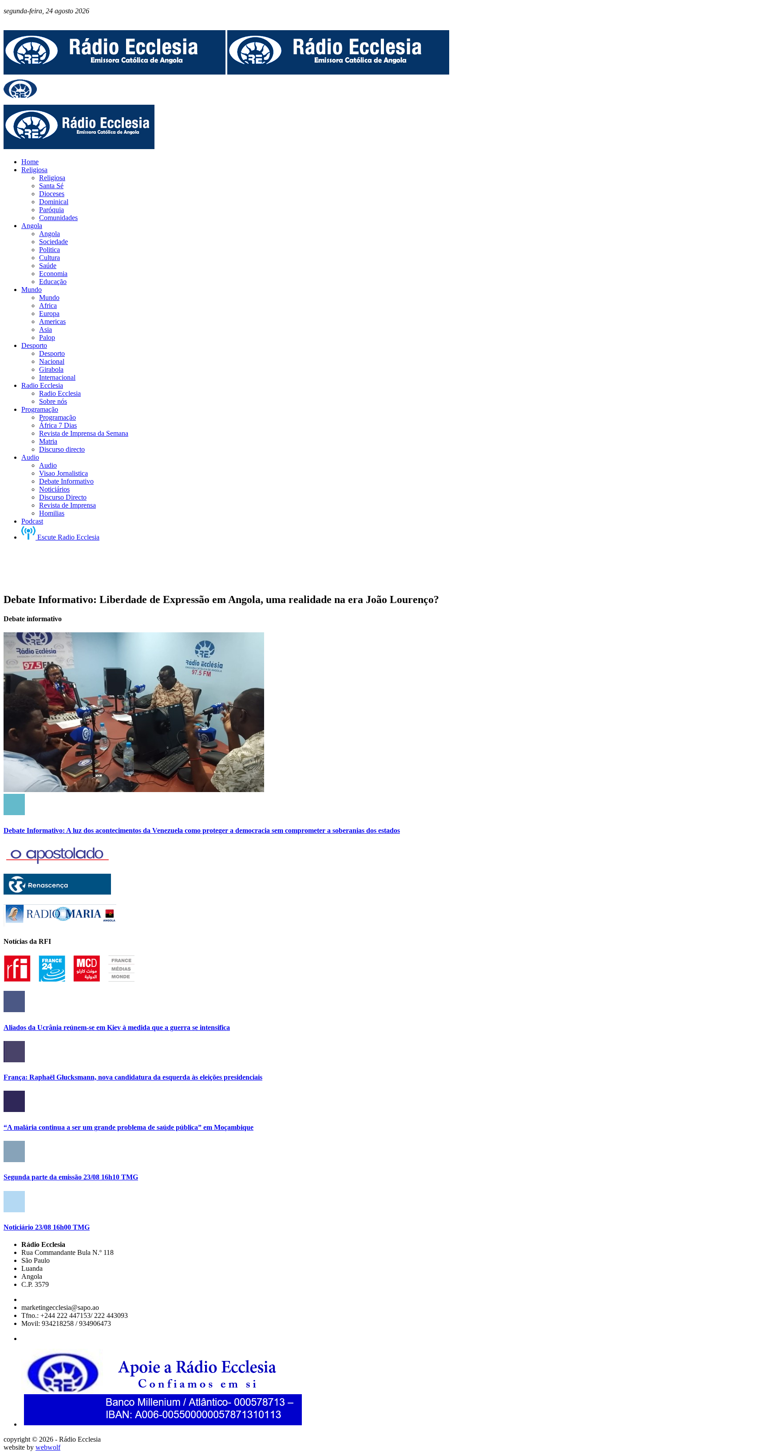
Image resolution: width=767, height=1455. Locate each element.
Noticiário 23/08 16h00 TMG (47, 1227)
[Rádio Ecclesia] (114, 72)
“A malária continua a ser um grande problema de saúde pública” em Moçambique (128, 1127)
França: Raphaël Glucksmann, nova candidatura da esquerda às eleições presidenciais (133, 1077)
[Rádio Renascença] (57, 892)
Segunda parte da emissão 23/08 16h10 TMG (71, 1177)
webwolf (48, 1447)
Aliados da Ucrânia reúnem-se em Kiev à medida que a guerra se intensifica (117, 1027)
